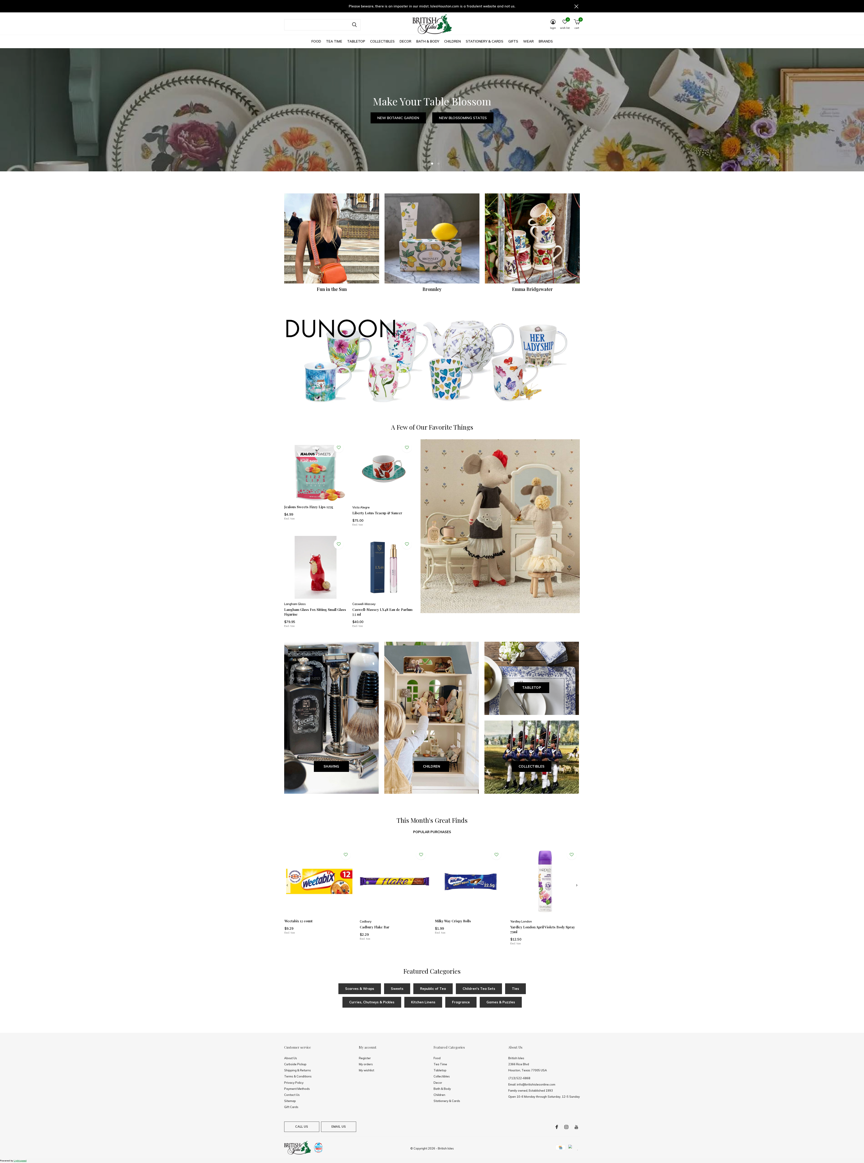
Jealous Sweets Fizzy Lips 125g (308, 507)
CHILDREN (431, 766)
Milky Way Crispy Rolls (453, 921)
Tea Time (334, 41)
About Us (290, 1058)
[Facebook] (557, 1127)
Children (452, 41)
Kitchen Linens (423, 1002)
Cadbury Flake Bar (374, 927)
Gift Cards (291, 1107)
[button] (426, 163)
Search (354, 24)
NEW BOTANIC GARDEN (398, 118)
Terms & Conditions (298, 1076)
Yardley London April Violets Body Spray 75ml (542, 929)
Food (316, 41)
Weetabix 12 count (298, 921)
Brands (546, 41)
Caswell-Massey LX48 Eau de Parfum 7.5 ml (382, 612)
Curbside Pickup (295, 1064)
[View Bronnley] (432, 238)
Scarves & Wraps (359, 988)
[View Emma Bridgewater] (532, 238)
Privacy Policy (294, 1082)
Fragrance (461, 1002)
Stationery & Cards (484, 41)
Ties (515, 988)
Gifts (513, 41)
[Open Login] (339, 448)
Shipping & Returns (297, 1070)
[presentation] (287, 885)
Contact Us (292, 1095)
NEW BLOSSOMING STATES (463, 118)
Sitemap (290, 1101)
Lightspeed (20, 1160)
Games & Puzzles (500, 1002)
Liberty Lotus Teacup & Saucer (377, 513)
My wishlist (366, 1070)
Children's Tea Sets (479, 988)
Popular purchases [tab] (432, 832)
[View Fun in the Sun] (331, 238)
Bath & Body (427, 41)
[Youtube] (576, 1127)
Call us (301, 1126)
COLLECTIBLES (531, 766)
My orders (366, 1064)
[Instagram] (566, 1127)
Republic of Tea (433, 988)
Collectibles (382, 41)
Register (365, 1058)
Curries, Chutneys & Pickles (371, 1002)
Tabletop (356, 41)
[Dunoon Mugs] (432, 362)
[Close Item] (576, 6)
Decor (405, 41)
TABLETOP (531, 687)
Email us (338, 1126)
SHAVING (331, 766)
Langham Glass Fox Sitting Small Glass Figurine (315, 612)
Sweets (397, 988)
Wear (528, 41)
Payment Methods (297, 1088)
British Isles (446, 1148)
